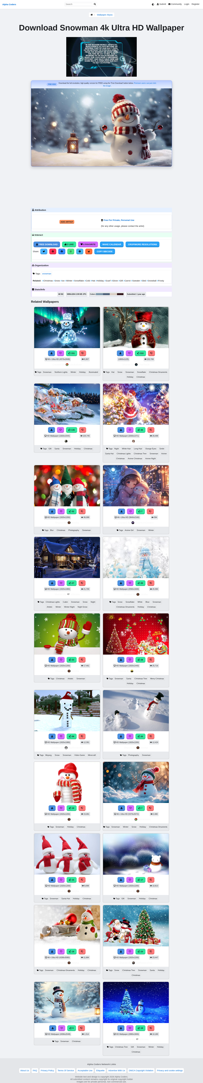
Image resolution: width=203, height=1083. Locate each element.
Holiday (100, 281)
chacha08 (143, 364)
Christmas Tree (140, 454)
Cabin (65, 602)
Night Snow (82, 607)
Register (195, 4)
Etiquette (100, 1070)
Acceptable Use (85, 1070)
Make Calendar (111, 244)
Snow (57, 281)
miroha (75, 522)
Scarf (107, 281)
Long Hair (138, 449)
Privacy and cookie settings (170, 1070)
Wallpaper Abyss (105, 15)
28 (141, 660)
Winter (69, 281)
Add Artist (67, 222)
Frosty (160, 281)
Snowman (47, 372)
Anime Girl (129, 530)
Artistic (49, 607)
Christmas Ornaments (158, 372)
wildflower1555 (144, 962)
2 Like (70, 244)
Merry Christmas (157, 679)
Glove (114, 281)
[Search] (95, 4)
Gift (120, 281)
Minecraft (92, 755)
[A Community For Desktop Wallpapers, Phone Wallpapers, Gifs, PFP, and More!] (92, 15)
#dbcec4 (113, 294)
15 (72, 880)
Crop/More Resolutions (142, 244)
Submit (162, 4)
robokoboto (75, 364)
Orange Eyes (150, 449)
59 (72, 736)
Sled (144, 281)
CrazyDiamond (144, 441)
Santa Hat (109, 454)
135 (73, 430)
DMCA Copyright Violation (141, 1070)
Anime (164, 454)
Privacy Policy (47, 1070)
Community (176, 4)
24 (141, 951)
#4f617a (106, 294)
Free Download (48, 244)
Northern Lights (61, 372)
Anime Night (150, 459)
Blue (147, 602)
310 (141, 353)
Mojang (48, 755)
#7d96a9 (99, 294)
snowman (46, 274)
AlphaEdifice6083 (144, 671)
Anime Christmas (135, 459)
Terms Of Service (66, 1070)
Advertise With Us (116, 1070)
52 (72, 511)
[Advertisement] (101, 186)
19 (72, 808)
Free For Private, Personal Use (119, 220)
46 (141, 430)
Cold (87, 281)
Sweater (136, 281)
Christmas (47, 281)
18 (141, 1028)
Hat (93, 281)
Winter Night (69, 607)
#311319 (120, 294)
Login (186, 4)
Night (116, 449)
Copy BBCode (105, 251)
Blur (52, 530)
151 (73, 353)
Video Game (79, 755)
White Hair (126, 449)
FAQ (35, 1070)
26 (141, 583)
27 (72, 583)
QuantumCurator (144, 522)
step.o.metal (75, 441)
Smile (161, 449)
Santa (57, 449)
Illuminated (93, 372)
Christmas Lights (124, 454)
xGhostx (75, 594)
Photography (73, 530)
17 (141, 880)
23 (72, 660)
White (140, 602)
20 (141, 736)
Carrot (127, 281)
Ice (63, 281)
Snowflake (78, 281)
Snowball (152, 281)
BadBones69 (75, 747)
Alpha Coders (9, 4)
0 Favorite (89, 244)
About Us (24, 1070)
